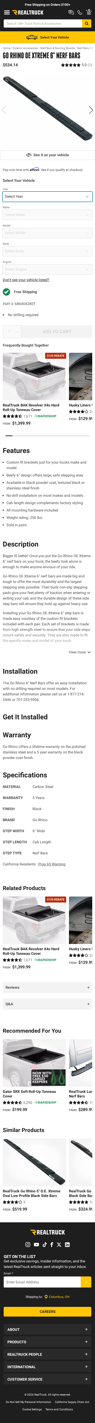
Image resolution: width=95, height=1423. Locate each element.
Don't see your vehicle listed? (26, 280)
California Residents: (34, 864)
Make (6, 207)
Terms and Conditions (59, 1409)
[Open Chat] (71, 12)
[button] (47, 1329)
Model (6, 225)
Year (5, 189)
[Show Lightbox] (47, 109)
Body (6, 243)
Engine (7, 262)
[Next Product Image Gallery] (91, 109)
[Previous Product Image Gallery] (4, 109)
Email (8, 1273)
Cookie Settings (32, 1409)
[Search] (86, 23)
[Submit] (86, 1282)
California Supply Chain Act (72, 1402)
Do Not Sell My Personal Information (28, 1402)
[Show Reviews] (76, 65)
